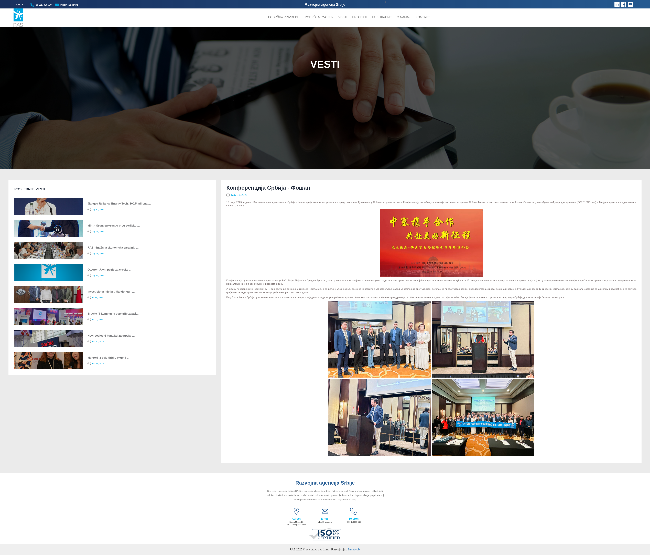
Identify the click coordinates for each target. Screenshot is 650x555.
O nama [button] (403, 17)
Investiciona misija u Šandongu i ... (111, 291)
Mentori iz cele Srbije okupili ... (108, 357)
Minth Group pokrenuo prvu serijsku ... (114, 225)
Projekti (359, 17)
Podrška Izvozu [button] (318, 17)
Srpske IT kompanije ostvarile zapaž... (113, 313)
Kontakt (423, 17)
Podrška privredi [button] (283, 17)
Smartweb (354, 549)
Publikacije (382, 17)
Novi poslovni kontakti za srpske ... (111, 335)
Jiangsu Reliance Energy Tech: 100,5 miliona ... (119, 203)
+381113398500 (43, 4)
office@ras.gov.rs (68, 4)
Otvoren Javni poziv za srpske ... (110, 269)
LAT (18, 4)
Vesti (342, 17)
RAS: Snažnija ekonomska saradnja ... (113, 247)
